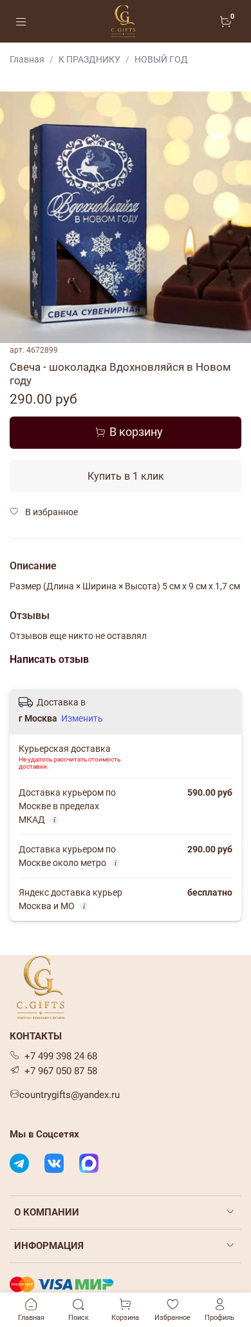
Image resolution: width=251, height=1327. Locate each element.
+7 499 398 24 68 (60, 1056)
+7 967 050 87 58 (60, 1071)
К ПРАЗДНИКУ (89, 59)
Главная (27, 59)
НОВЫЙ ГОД (161, 59)
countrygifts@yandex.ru (69, 1095)
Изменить (82, 718)
